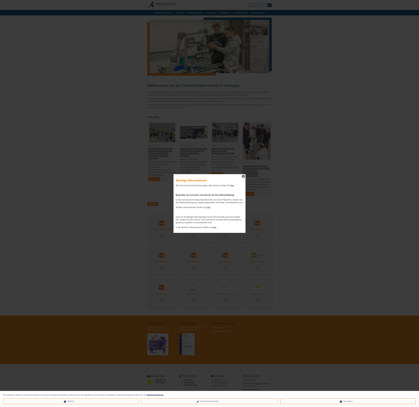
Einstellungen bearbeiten (209, 401)
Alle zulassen (348, 401)
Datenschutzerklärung (155, 395)
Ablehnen (70, 401)
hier (232, 185)
